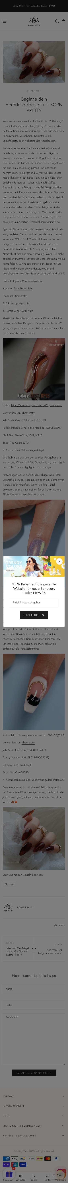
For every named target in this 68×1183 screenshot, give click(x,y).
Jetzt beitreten (34, 615)
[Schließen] (59, 561)
